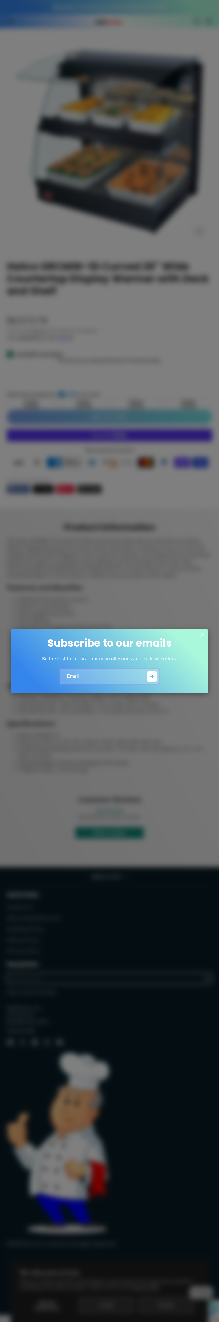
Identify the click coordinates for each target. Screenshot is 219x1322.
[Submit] (152, 676)
